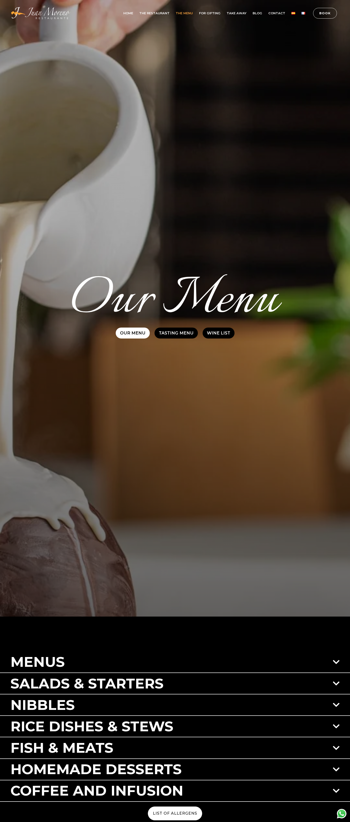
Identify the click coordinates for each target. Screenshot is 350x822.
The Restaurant (154, 13)
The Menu (184, 13)
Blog (257, 13)
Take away (236, 13)
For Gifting (209, 13)
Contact (276, 13)
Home (128, 13)
